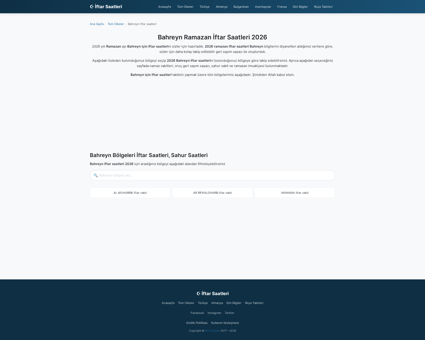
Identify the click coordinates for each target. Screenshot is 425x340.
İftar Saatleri (212, 330)
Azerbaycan (263, 6)
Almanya (221, 6)
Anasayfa (164, 6)
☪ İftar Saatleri (106, 6)
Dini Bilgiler (300, 6)
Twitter (229, 313)
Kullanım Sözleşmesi (225, 323)
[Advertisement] (212, 115)
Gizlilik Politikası (197, 323)
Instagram (214, 313)
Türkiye (205, 6)
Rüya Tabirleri (323, 6)
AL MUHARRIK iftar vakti (130, 192)
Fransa (282, 6)
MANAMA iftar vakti (295, 192)
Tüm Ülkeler (185, 6)
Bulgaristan (241, 6)
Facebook (197, 313)
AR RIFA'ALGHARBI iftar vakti (212, 192)
